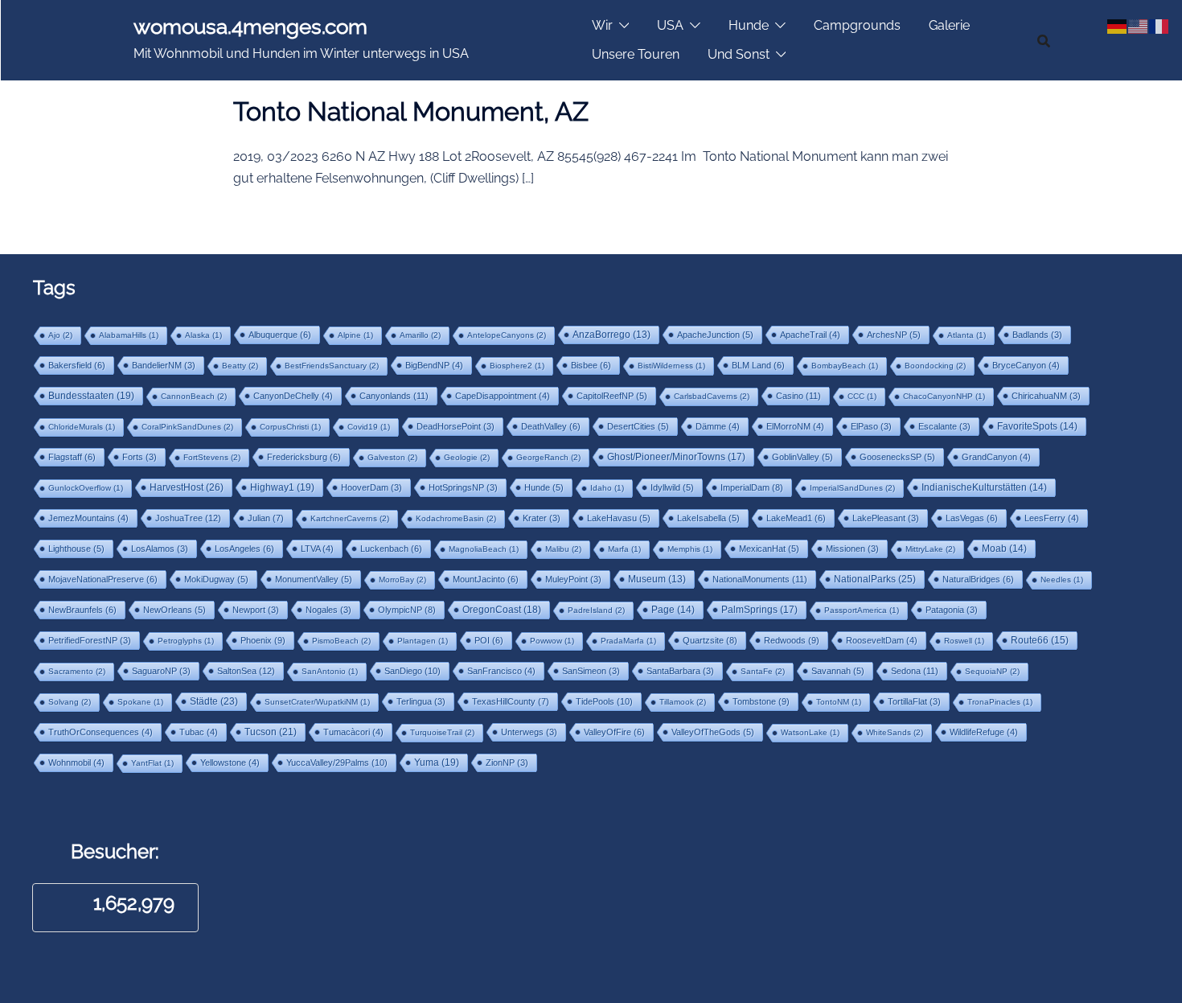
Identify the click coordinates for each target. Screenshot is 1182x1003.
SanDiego (412, 671)
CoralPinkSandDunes (187, 426)
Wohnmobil (76, 762)
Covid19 (368, 426)
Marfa (624, 549)
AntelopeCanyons (506, 335)
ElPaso (871, 426)
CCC (862, 396)
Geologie (467, 457)
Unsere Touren (635, 54)
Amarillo (420, 335)
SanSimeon (591, 671)
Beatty (240, 365)
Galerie (949, 25)
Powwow (552, 640)
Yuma (436, 762)
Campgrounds (857, 25)
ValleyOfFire (614, 732)
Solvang (69, 701)
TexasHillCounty (510, 701)
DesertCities (638, 426)
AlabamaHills (128, 335)
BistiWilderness (671, 365)
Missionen (852, 548)
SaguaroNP (161, 671)
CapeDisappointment (502, 396)
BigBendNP (434, 365)
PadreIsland (596, 610)
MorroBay (402, 579)
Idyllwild (672, 487)
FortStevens (211, 457)
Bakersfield (76, 365)
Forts (139, 457)
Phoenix (262, 640)
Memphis (689, 549)
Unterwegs (529, 732)
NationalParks (875, 579)
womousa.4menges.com (250, 26)
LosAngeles (244, 548)
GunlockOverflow (85, 487)
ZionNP (507, 762)
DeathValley (551, 426)
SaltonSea (246, 671)
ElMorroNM (795, 426)
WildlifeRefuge (984, 732)
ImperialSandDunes (852, 487)
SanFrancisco (501, 671)
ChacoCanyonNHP (944, 396)
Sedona (914, 671)
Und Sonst (739, 54)
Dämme (718, 426)
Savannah (837, 671)
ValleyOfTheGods (712, 732)
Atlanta (966, 335)
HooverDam (371, 487)
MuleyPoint (573, 579)
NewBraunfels (82, 610)
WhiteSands (894, 732)
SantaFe (763, 671)
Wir (602, 25)
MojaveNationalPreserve (103, 579)
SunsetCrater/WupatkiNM (317, 701)
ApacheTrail (810, 334)
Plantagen (422, 640)
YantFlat (152, 762)
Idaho (607, 487)
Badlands (1037, 334)
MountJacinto (486, 579)
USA (670, 25)
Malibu (563, 549)
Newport (255, 610)
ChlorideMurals (81, 426)
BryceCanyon (1026, 365)
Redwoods (791, 640)
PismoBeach (341, 640)
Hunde (748, 25)
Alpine (355, 335)
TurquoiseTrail (442, 732)
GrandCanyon (996, 457)
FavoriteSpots (1037, 426)
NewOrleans (174, 610)
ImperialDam (751, 487)
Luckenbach (391, 548)
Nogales (328, 610)
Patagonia (951, 610)
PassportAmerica (861, 610)
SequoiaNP (992, 671)
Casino (798, 396)
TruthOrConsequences (100, 732)
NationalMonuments (759, 579)
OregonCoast (501, 609)
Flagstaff (72, 457)
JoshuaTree (188, 518)
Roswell (964, 640)
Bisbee (591, 365)
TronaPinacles (999, 701)
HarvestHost (187, 487)
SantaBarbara (680, 671)
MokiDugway (216, 579)
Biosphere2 (517, 365)
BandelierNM (163, 365)
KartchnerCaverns (349, 518)
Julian (266, 518)
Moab (1004, 548)
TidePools (604, 701)
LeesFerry (1051, 518)
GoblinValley (802, 457)
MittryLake (930, 549)
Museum (657, 579)
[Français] (1159, 25)
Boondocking (935, 365)
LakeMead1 (796, 518)
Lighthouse (76, 548)
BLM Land (758, 365)
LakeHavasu (619, 518)
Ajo (60, 335)
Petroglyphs (186, 640)
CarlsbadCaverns (711, 396)
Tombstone (761, 701)
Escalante (944, 426)
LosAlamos (159, 548)
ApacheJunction (715, 334)
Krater (541, 518)
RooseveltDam (881, 640)
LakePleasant (885, 518)
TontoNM (838, 701)
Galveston (392, 457)
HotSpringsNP (463, 487)
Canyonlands (394, 396)
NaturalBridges (978, 579)
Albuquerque (279, 334)
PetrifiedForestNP (89, 640)
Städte (214, 701)
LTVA (317, 548)
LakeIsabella (708, 518)
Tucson (270, 732)
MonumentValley (313, 579)
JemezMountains (88, 518)
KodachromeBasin (456, 518)
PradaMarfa (628, 640)
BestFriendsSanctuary (332, 365)
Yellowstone (230, 762)
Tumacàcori (353, 732)
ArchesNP (894, 334)
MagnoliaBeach (484, 549)
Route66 (1040, 640)
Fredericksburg (304, 457)
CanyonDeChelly (293, 396)
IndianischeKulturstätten (984, 487)
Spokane (140, 701)
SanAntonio (330, 671)
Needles (1061, 579)
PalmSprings (759, 609)
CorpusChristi (290, 426)
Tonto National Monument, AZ (411, 111)
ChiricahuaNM (1046, 396)
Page (673, 610)
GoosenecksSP (897, 457)
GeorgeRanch (548, 457)
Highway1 (282, 487)
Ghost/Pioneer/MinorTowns (676, 456)
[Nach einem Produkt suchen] (1043, 40)
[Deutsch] (1117, 25)
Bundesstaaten (91, 395)
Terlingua (420, 701)
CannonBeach (194, 396)
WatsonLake (810, 732)
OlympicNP (407, 610)
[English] (1138, 25)
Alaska (203, 335)
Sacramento (76, 671)
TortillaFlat (914, 701)
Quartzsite (710, 640)
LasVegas (972, 518)
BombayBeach (844, 365)
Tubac (198, 732)
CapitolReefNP (612, 396)
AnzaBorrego (612, 334)
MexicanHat (769, 548)
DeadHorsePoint (456, 426)
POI (488, 640)
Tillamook (682, 701)
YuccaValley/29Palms (337, 762)
